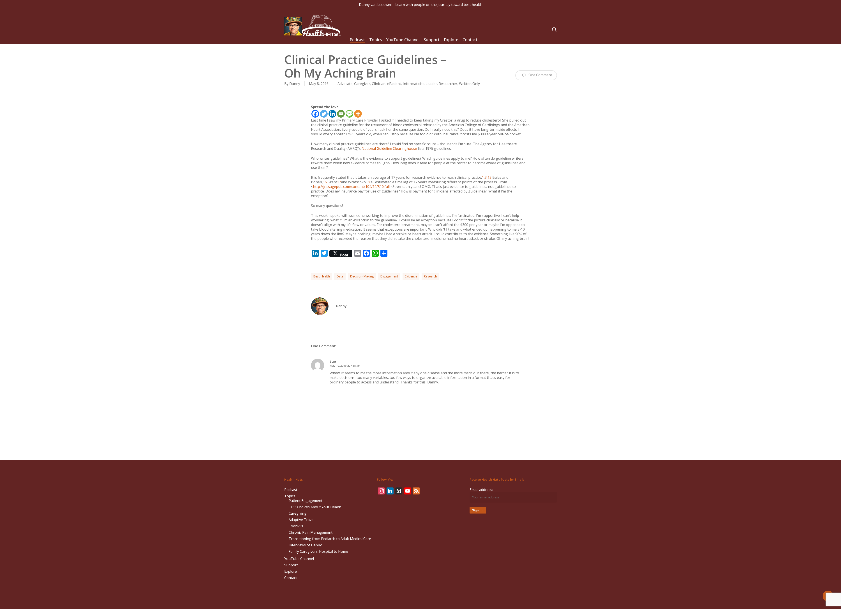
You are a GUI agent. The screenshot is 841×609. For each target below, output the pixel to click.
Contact (290, 577)
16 (325, 182)
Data (339, 276)
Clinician (378, 83)
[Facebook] (315, 114)
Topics (289, 496)
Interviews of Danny (305, 545)
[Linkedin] (332, 114)
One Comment (540, 74)
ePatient (394, 83)
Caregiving (297, 513)
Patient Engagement (305, 500)
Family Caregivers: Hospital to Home (318, 551)
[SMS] (349, 114)
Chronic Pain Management (310, 532)
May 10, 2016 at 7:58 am (345, 365)
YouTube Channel (299, 558)
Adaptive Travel (301, 519)
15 (489, 177)
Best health (321, 276)
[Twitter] (324, 114)
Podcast (290, 489)
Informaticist (413, 83)
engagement (389, 276)
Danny (294, 83)
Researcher (448, 83)
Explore (290, 571)
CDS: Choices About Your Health (315, 507)
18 (368, 182)
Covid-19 (296, 526)
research (430, 276)
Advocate (344, 83)
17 (339, 182)
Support (291, 565)
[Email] (341, 114)
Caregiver (362, 83)
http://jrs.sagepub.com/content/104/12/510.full (351, 186)
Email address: (481, 489)
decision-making (362, 276)
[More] (358, 114)
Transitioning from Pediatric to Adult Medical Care (330, 539)
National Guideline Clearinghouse (389, 148)
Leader (431, 83)
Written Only (469, 83)
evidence (411, 276)
